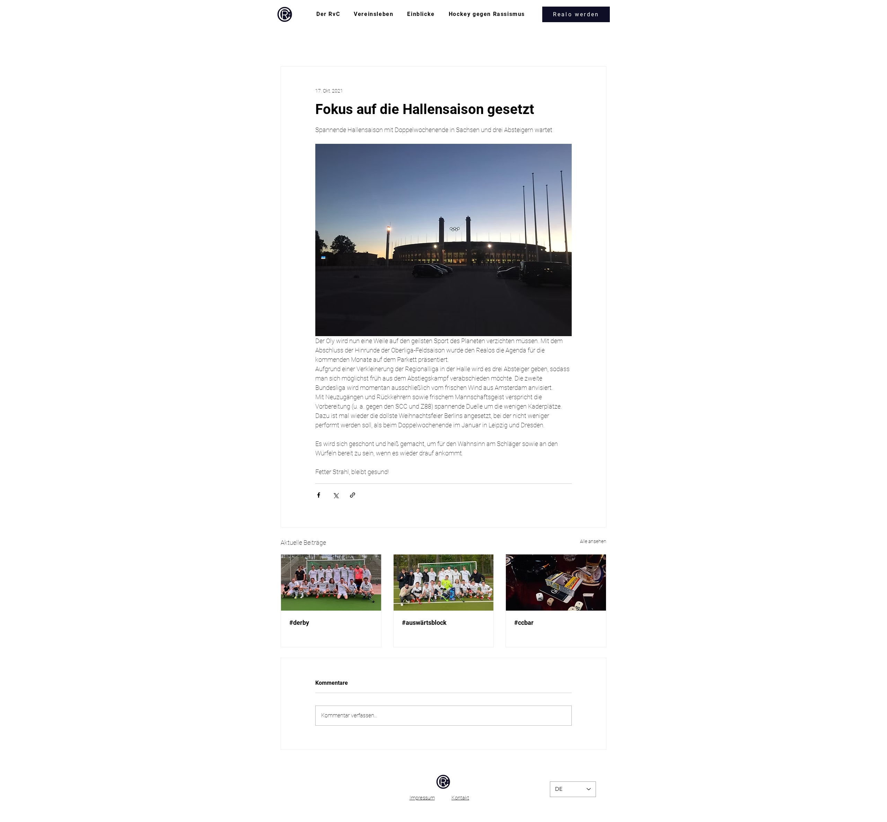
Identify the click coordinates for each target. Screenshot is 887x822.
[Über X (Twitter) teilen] (335, 495)
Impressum (422, 798)
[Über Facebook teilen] (318, 495)
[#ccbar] (556, 582)
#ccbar (524, 622)
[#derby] (331, 582)
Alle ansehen (593, 541)
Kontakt (460, 798)
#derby (299, 622)
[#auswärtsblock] (444, 582)
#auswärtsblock (424, 622)
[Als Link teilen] (352, 495)
